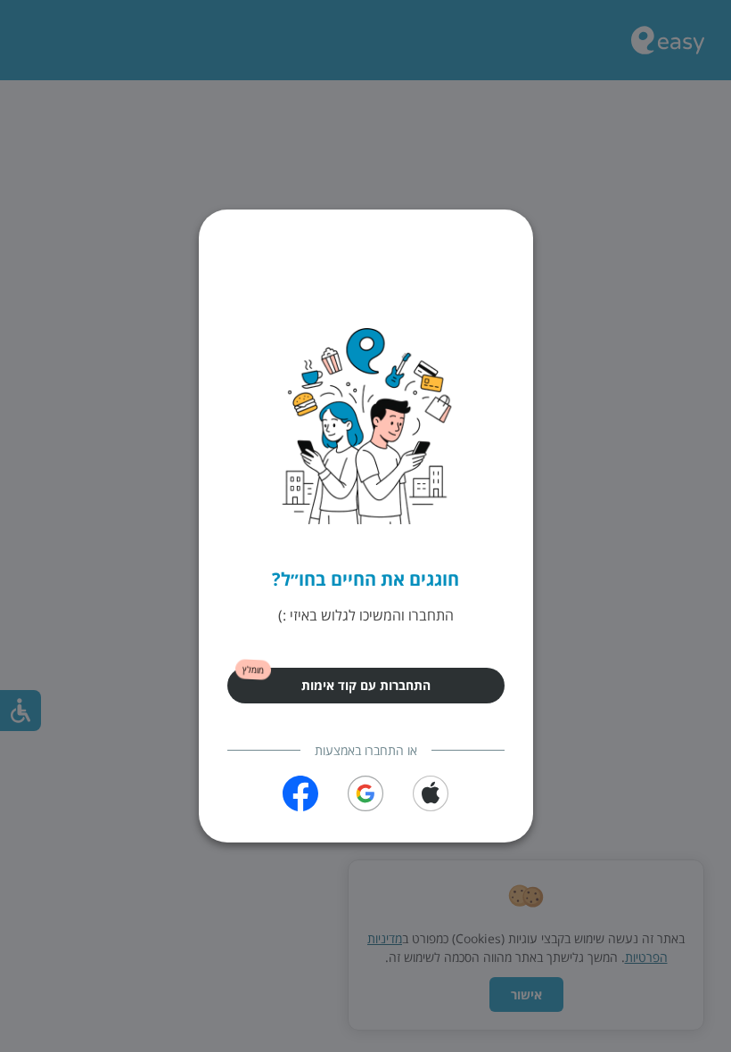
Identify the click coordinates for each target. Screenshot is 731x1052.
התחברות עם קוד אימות (366, 685)
